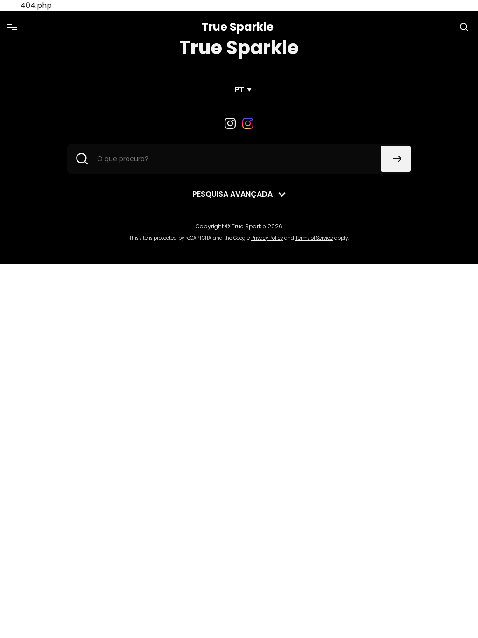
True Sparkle (237, 27)
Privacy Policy (267, 237)
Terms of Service (314, 237)
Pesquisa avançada (232, 194)
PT (239, 89)
